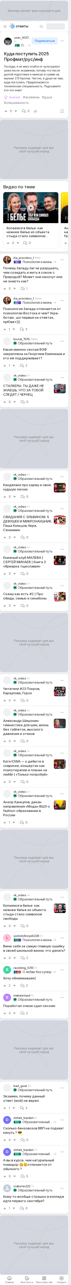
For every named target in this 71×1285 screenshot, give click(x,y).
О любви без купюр (36, 972)
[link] (30, 220)
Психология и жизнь (37, 262)
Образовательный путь (24, 45)
